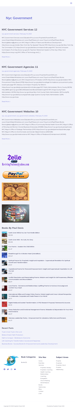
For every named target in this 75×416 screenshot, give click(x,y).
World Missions (44, 382)
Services (41, 365)
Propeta (58, 367)
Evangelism (43, 378)
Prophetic (59, 363)
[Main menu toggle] (71, 3)
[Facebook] (4, 369)
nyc (3, 116)
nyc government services (10, 34)
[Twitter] (8, 369)
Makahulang (59, 369)
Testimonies (42, 387)
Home (40, 361)
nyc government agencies (10, 71)
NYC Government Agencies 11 (20, 66)
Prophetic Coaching (46, 369)
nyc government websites (25, 116)
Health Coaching (45, 372)
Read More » (6, 57)
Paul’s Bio (41, 363)
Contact (41, 391)
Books (40, 385)
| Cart (40, 393)
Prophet (58, 361)
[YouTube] (15, 369)
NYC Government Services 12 (19, 29)
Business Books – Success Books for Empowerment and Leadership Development (30, 344)
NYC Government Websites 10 (20, 111)
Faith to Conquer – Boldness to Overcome (16, 338)
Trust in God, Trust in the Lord (12, 332)
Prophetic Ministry (45, 367)
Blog (40, 389)
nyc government (10, 116)
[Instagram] (11, 369)
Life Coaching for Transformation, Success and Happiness (21, 341)
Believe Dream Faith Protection (12, 335)
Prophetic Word (61, 365)
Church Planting (45, 380)
